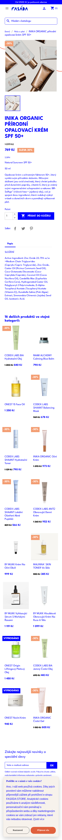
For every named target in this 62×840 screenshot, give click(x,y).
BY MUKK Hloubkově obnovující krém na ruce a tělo (44, 617)
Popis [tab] (10, 244)
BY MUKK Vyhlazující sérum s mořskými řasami (16, 617)
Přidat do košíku (36, 216)
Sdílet (15, 228)
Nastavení (18, 830)
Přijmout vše (43, 830)
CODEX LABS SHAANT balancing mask (43, 407)
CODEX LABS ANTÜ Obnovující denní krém (44, 512)
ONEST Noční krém (15, 718)
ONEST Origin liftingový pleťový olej (15, 669)
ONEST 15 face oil (15, 404)
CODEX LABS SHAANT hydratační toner (16, 460)
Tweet (23, 228)
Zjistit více (38, 819)
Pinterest (31, 228)
